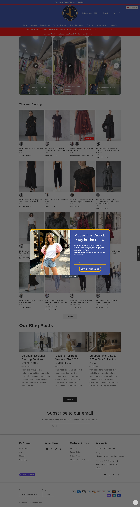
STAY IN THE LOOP (90, 269)
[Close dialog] (32, 231)
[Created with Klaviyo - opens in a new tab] (70, 276)
